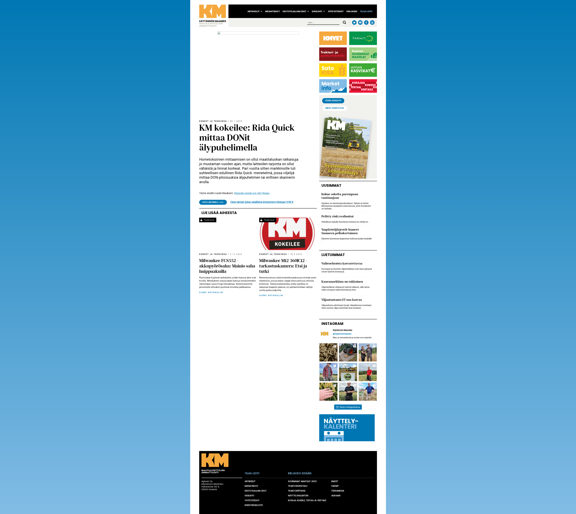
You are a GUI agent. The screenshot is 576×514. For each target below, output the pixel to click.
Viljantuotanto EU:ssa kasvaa (341, 300)
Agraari (335, 496)
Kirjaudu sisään (300, 473)
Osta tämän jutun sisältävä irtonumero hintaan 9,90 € (261, 202)
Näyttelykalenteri (298, 496)
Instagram (372, 22)
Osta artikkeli (213, 202)
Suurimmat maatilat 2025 (302, 481)
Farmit (335, 486)
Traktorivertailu (297, 486)
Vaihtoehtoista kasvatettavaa (341, 263)
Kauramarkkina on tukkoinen (342, 281)
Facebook (366, 22)
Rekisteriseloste (254, 505)
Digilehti (317, 11)
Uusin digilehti (333, 101)
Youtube (360, 22)
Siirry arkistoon (334, 108)
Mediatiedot (272, 11)
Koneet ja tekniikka (213, 121)
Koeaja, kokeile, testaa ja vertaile (307, 500)
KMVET (334, 481)
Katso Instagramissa (350, 407)
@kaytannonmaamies (342, 333)
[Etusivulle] (213, 15)
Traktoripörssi (296, 491)
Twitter (354, 22)
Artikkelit (254, 11)
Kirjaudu (351, 11)
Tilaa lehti (366, 11)
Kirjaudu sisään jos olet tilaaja (251, 193)
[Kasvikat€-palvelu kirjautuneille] (362, 70)
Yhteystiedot (336, 11)
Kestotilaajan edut (294, 11)
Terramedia (337, 491)
